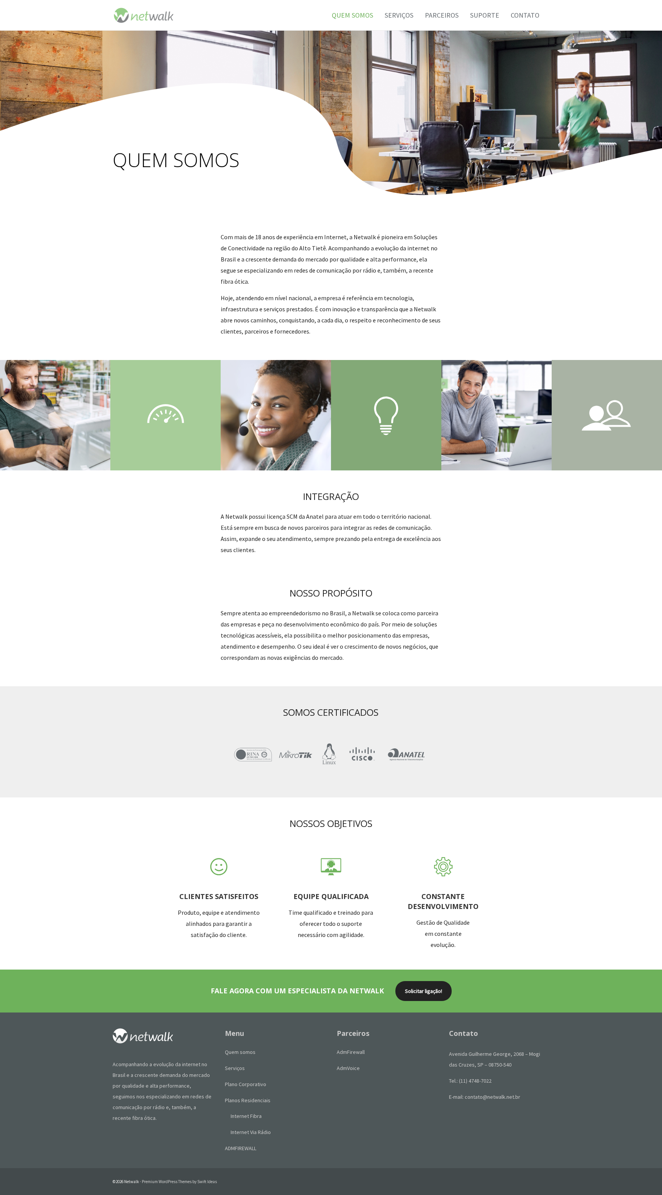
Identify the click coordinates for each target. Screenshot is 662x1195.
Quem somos (240, 1052)
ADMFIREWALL (240, 1148)
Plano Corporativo (245, 1084)
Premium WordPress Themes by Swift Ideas (179, 1181)
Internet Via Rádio (251, 1132)
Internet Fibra (246, 1116)
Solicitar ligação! (423, 991)
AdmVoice (348, 1068)
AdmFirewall (351, 1052)
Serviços (235, 1068)
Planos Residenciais (247, 1100)
